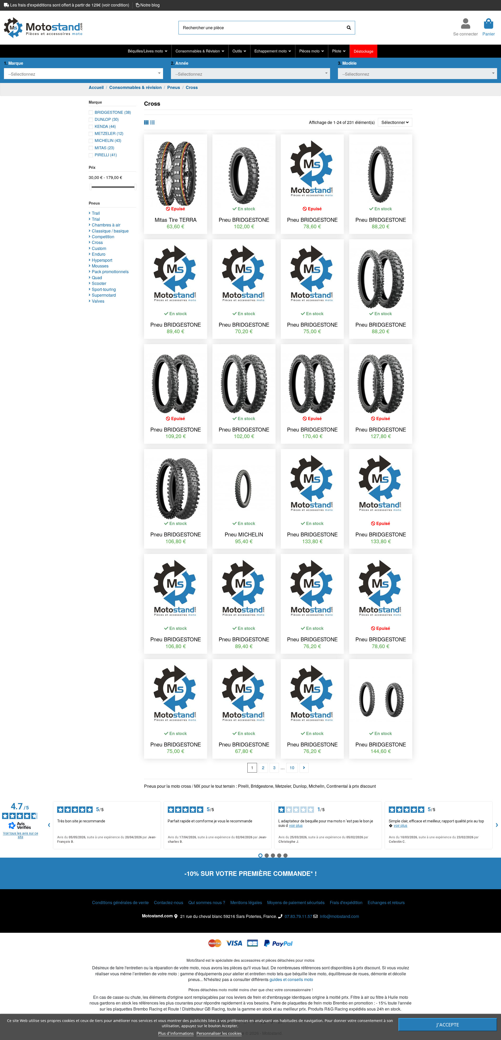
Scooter (99, 283)
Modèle (347, 63)
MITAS (104, 147)
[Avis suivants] (496, 825)
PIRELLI (106, 154)
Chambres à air (106, 225)
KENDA (105, 126)
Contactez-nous (168, 902)
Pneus (94, 203)
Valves (98, 301)
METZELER (109, 133)
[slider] (91, 187)
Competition (103, 237)
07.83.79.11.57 (298, 916)
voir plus (296, 825)
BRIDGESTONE (113, 112)
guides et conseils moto (291, 979)
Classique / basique (110, 231)
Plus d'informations (176, 1033)
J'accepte (448, 1024)
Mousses (100, 266)
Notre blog (150, 5)
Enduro (98, 254)
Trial (96, 219)
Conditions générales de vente (120, 902)
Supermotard (104, 295)
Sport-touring (104, 289)
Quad (97, 277)
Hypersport (102, 260)
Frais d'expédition (346, 902)
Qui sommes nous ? (206, 902)
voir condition (115, 5)
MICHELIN (108, 140)
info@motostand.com (339, 916)
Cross (97, 242)
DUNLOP (107, 119)
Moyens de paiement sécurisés (296, 902)
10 (292, 767)
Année (179, 63)
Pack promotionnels (110, 271)
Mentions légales (246, 902)
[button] (147, 51)
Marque (13, 63)
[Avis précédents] (48, 825)
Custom (99, 248)
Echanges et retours (386, 902)
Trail (96, 213)
